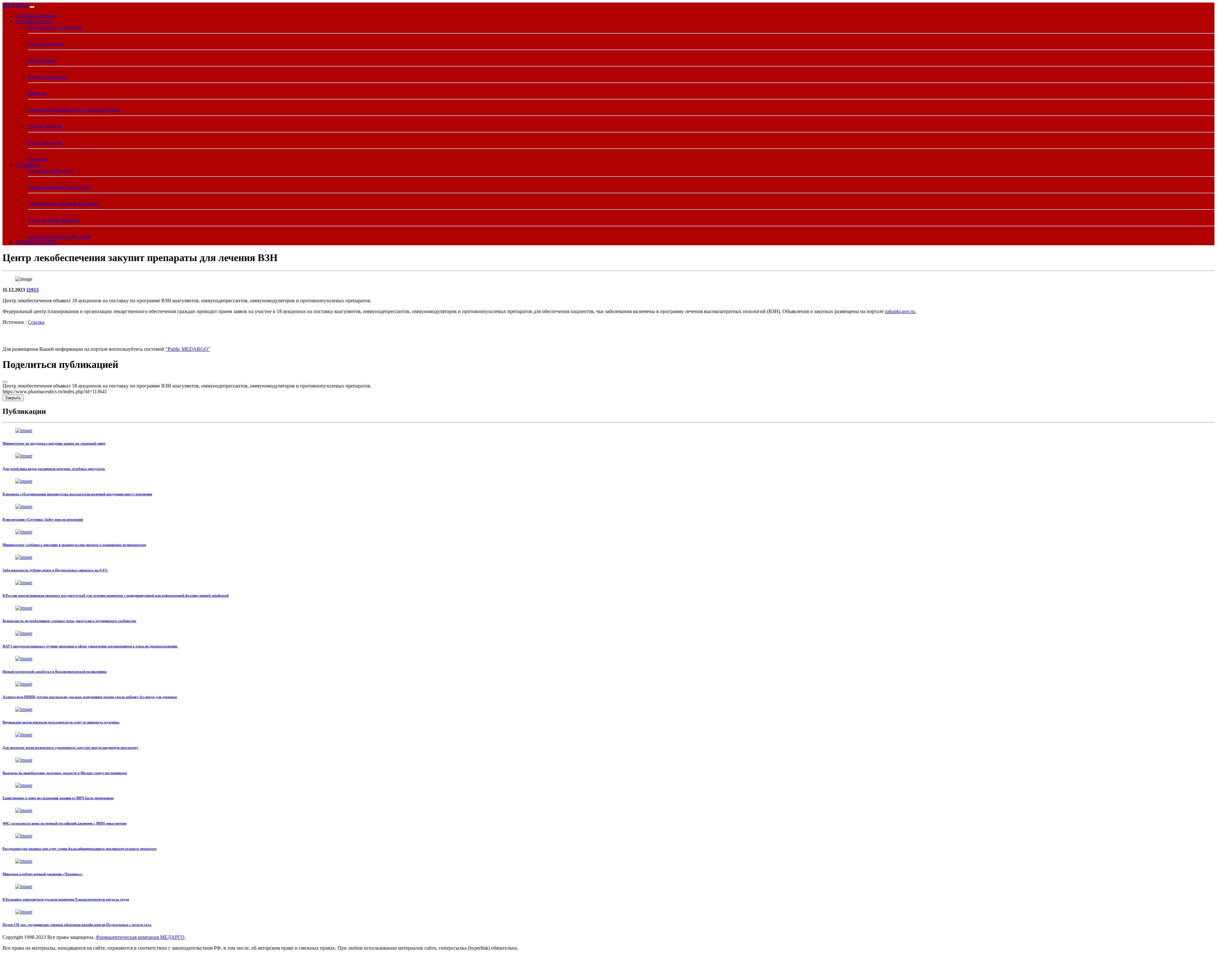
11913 (32, 289)
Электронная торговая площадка (63, 203)
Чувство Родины (46, 44)
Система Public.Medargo (54, 220)
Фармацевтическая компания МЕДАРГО (140, 937)
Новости (37, 93)
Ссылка (36, 322)
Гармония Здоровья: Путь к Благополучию (74, 109)
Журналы (38, 159)
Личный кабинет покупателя (59, 187)
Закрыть (13, 397)
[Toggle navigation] (32, 7)
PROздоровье (42, 60)
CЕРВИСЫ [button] (27, 165)
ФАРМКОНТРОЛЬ (36, 242)
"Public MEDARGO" (187, 349)
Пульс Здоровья (45, 142)
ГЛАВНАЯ (36, 16)
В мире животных (47, 77)
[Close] (5, 382)
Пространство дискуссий (55, 27)
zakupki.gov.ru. (900, 311)
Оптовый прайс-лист (51, 170)
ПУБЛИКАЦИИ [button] (33, 21)
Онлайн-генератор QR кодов (59, 236)
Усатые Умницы (45, 126)
